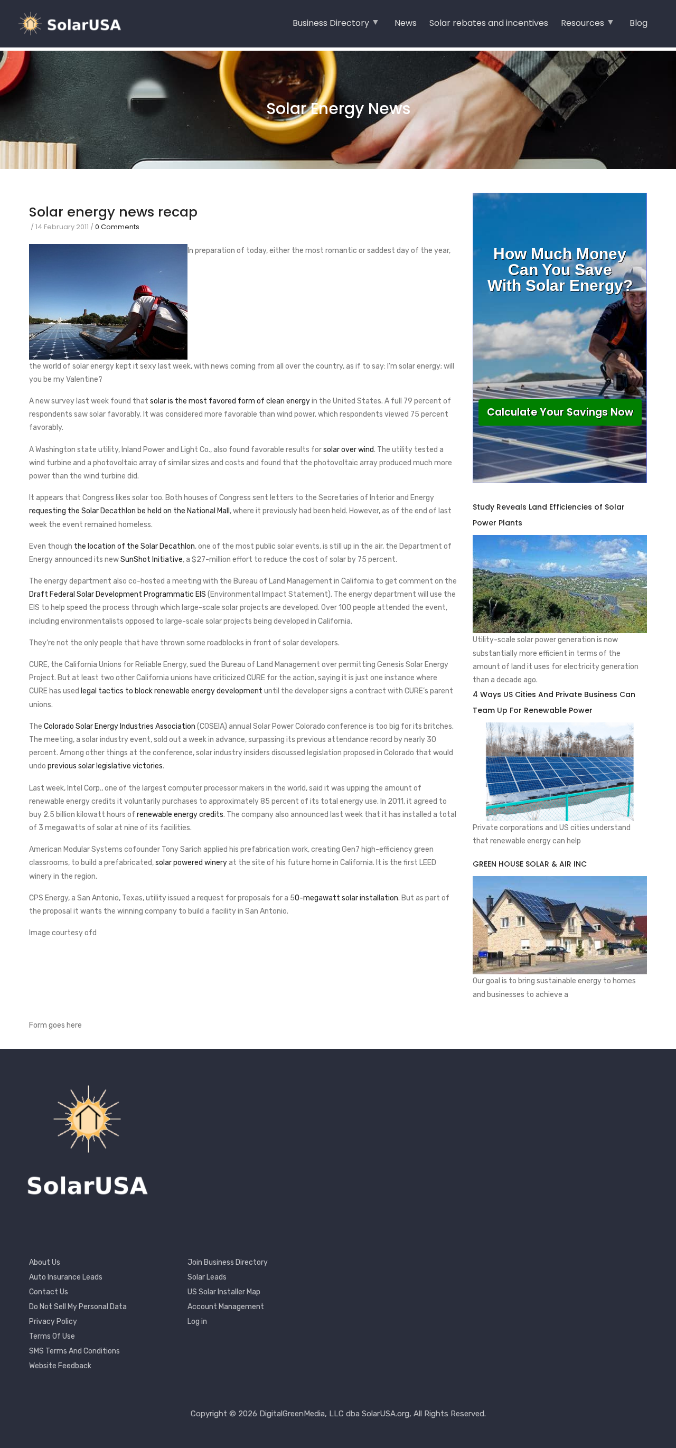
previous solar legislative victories (105, 765)
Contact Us (48, 1291)
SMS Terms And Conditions (74, 1351)
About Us (44, 1262)
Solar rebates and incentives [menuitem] (488, 23)
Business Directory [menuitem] (331, 26)
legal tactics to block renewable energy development (171, 691)
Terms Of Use (52, 1336)
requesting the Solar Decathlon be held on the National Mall (129, 510)
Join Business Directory (227, 1262)
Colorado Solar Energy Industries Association (119, 726)
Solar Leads (207, 1277)
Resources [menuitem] (582, 26)
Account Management (225, 1306)
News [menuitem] (406, 23)
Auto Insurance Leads (65, 1277)
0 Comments (117, 227)
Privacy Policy (53, 1321)
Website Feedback (60, 1365)
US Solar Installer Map (223, 1291)
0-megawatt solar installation (346, 898)
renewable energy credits (180, 814)
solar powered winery (191, 862)
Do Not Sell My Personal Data (78, 1306)
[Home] (74, 23)
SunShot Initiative (151, 559)
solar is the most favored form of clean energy (230, 401)
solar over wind (348, 449)
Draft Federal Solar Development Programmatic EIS (117, 594)
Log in (197, 1321)
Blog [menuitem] (638, 23)
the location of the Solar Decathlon (134, 546)
